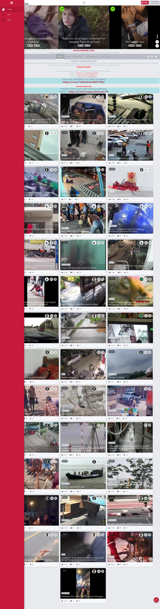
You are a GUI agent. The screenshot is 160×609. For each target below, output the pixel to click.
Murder (112, 116)
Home (10, 9)
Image (112, 169)
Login (145, 2)
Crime (111, 262)
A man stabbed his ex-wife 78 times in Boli (129, 159)
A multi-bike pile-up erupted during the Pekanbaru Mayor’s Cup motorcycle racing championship (128, 485)
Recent (60, 56)
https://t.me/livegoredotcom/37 (88, 92)
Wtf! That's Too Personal (73, 232)
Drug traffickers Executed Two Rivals (79, 268)
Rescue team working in (72, 414)
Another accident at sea (72, 487)
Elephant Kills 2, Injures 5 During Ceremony (82, 597)
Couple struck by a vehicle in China (125, 524)
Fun (63, 374)
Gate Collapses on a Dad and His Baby (79, 305)
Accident (65, 116)
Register (155, 2)
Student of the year (70, 159)
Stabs (64, 155)
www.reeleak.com (84, 50)
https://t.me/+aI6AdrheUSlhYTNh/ (87, 73)
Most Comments (91, 56)
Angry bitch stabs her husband (29, 378)
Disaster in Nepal (116, 378)
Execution (66, 264)
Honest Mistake (115, 414)
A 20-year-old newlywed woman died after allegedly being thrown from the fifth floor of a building (130, 448)
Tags (9, 20)
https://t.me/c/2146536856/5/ (87, 75)
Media (65, 96)
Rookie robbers (68, 378)
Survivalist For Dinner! (119, 195)
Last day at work (69, 524)
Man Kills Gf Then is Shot (26, 341)
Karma (64, 191)
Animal (112, 191)
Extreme (65, 228)
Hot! (9, 14)
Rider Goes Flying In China (74, 341)
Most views (105, 56)
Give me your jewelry (24, 487)
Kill (63, 554)
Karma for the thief (70, 195)
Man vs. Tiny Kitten (117, 560)
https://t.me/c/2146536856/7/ (87, 77)
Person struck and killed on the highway (33, 560)
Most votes (77, 56)
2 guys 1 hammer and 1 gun (121, 341)
